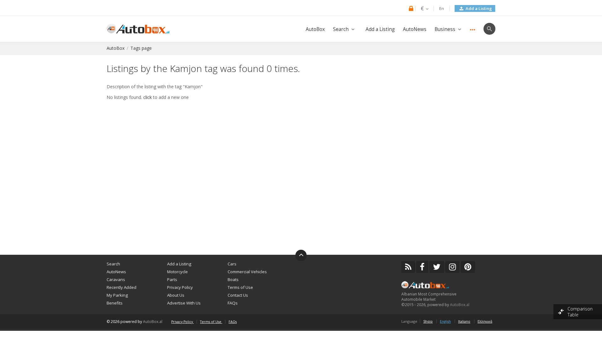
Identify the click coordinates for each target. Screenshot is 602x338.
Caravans (116, 279)
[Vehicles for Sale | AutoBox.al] (138, 28)
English (445, 321)
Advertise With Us (184, 303)
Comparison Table (580, 312)
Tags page (141, 48)
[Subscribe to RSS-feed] (408, 267)
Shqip (428, 321)
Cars (232, 264)
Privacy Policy (180, 287)
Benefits (115, 303)
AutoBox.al (459, 304)
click (147, 97)
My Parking (117, 295)
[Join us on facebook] (422, 267)
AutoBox (315, 29)
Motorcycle (177, 271)
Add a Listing (478, 8)
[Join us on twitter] (436, 267)
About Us (175, 295)
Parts (172, 279)
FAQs (233, 303)
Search (341, 29)
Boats (233, 279)
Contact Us (238, 295)
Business (445, 29)
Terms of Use (240, 287)
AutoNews (414, 29)
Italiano (464, 321)
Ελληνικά (485, 321)
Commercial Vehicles (247, 271)
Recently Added (121, 287)
